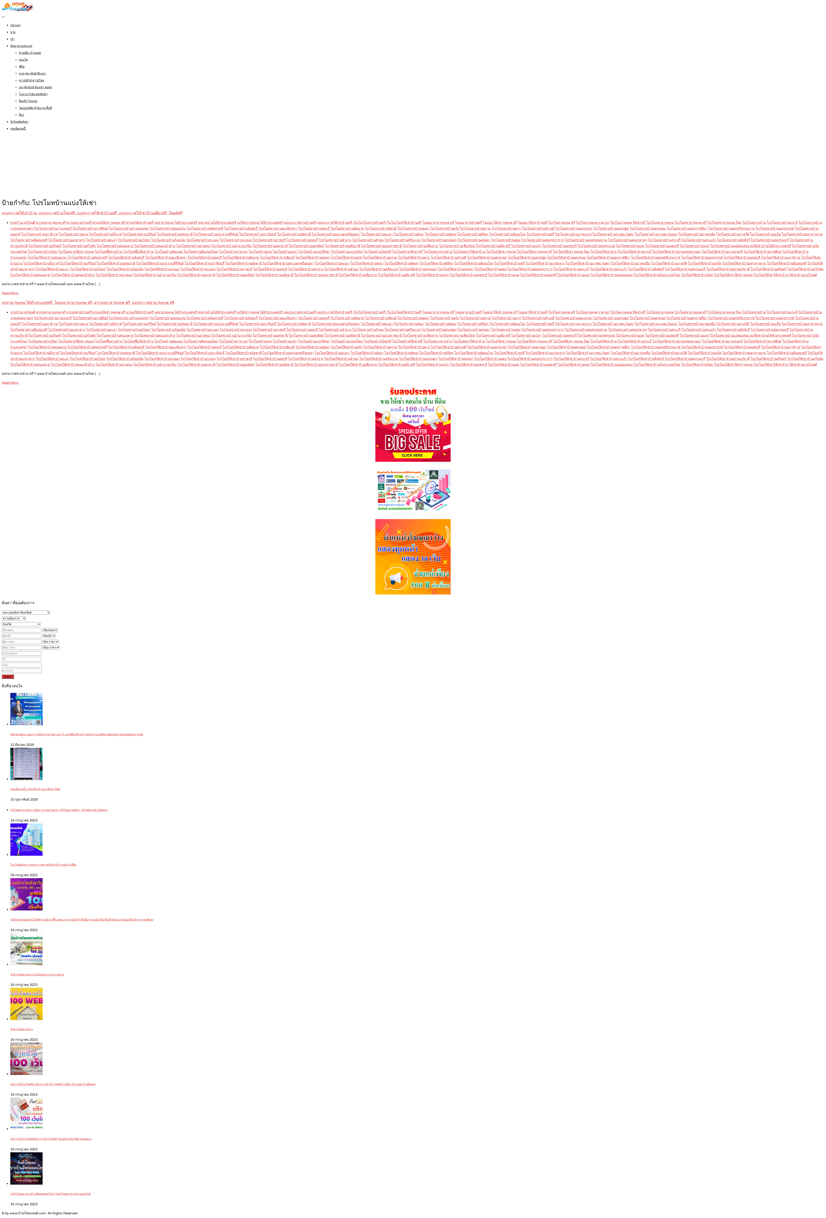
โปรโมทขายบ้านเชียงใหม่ (457, 246)
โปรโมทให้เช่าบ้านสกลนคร (418, 269)
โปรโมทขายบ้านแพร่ (694, 246)
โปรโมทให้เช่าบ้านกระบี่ (634, 252)
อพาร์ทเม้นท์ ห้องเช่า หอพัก (35, 87)
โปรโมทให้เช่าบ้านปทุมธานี (116, 263)
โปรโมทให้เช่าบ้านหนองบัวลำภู (73, 275)
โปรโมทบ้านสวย (260, 252)
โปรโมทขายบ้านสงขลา (474, 240)
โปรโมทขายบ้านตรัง (444, 228)
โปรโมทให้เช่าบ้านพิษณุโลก (473, 263)
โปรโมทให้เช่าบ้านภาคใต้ (669, 263)
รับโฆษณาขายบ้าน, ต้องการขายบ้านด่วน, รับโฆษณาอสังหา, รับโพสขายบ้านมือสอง (59, 810)
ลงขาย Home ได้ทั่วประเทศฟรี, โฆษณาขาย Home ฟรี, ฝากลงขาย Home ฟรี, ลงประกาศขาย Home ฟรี (88, 302)
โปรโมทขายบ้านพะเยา (377, 234)
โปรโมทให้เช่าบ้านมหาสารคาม (744, 263)
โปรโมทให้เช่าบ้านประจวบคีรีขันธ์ (160, 263)
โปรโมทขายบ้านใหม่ (42, 252)
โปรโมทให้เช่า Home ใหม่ (571, 252)
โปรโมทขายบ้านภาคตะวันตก (613, 234)
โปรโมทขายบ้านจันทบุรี (241, 228)
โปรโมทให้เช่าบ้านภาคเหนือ (630, 263)
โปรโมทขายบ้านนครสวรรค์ (774, 228)
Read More (10, 293)
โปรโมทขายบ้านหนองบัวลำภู (154, 246)
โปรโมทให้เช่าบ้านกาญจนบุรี (722, 252)
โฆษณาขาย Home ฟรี (438, 223)
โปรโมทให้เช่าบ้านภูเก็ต (704, 263)
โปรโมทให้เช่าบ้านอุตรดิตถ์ (235, 275)
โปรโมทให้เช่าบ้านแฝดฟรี (538, 275)
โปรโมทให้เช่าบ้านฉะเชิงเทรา (166, 258)
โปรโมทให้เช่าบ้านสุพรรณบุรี (685, 269)
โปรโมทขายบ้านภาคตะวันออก (656, 234)
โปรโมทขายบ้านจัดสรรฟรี (204, 228)
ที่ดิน (22, 66)
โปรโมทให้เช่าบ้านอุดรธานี (196, 275)
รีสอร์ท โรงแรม (28, 101)
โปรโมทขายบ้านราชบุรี (269, 240)
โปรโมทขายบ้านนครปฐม (611, 228)
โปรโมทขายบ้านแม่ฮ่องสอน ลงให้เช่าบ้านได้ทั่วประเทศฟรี (750, 246)
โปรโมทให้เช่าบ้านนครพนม (566, 258)
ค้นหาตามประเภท (21, 46)
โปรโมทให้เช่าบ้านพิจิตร (436, 263)
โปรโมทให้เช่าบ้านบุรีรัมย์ (78, 263)
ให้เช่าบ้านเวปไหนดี (803, 275)
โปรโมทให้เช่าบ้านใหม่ (697, 275)
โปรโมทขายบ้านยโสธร (134, 240)
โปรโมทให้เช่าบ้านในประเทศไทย (656, 275)
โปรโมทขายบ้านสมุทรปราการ (542, 240)
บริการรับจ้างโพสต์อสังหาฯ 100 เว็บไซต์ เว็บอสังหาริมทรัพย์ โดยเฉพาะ (51, 1139)
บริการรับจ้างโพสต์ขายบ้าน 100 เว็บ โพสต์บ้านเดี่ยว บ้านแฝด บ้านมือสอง (53, 1084)
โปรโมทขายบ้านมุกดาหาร (66, 240)
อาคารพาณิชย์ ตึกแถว (32, 73)
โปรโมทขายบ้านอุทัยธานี (342, 246)
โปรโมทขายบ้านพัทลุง (440, 234)
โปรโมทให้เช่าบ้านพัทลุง (401, 263)
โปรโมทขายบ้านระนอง (202, 240)
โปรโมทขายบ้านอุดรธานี (270, 246)
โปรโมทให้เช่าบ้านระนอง (162, 269)
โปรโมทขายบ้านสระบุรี (664, 240)
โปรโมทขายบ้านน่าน (73, 234)
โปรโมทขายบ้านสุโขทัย (79, 246)
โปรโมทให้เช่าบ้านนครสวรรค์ (702, 258)
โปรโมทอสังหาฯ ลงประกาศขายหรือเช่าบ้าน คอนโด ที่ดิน (43, 864)
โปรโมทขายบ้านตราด (475, 228)
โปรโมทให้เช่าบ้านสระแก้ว (608, 269)
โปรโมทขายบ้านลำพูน (368, 240)
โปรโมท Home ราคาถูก (592, 223)
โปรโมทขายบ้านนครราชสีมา (686, 228)
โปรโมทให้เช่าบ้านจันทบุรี (126, 258)
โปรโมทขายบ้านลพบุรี (302, 240)
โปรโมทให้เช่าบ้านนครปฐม (527, 258)
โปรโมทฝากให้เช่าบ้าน (469, 252)
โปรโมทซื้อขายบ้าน (108, 252)
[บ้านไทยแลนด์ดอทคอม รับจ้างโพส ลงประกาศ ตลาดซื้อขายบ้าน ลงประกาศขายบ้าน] (17, 10)
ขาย (12, 32)
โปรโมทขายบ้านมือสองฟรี (28, 240)
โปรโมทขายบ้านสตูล (506, 240)
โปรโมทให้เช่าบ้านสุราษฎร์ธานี (728, 269)
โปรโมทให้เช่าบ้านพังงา (367, 263)
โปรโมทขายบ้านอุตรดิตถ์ (306, 246)
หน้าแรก (15, 25)
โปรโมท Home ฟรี (562, 223)
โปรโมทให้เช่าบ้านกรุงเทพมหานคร (676, 252)
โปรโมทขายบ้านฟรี (540, 234)
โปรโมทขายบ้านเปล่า (526, 246)
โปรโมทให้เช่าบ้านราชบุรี (234, 269)
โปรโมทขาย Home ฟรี (690, 223)
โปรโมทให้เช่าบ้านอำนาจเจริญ (155, 275)
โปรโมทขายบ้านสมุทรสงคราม (586, 240)
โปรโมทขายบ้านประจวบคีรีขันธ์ (215, 234)
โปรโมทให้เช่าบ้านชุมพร (312, 258)
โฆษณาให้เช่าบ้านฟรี (533, 223)
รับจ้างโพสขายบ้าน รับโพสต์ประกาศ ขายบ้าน (37, 974)
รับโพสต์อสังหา (19, 122)
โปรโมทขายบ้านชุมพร (413, 228)
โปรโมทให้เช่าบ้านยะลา (52, 269)
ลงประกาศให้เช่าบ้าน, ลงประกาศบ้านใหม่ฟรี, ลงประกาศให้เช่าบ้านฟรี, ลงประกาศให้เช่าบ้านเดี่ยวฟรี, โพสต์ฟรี (92, 213)
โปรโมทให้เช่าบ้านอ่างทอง (114, 275)
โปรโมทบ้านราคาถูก (233, 252)
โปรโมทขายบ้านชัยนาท (347, 228)
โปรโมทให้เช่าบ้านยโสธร (88, 269)
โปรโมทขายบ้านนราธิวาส (40, 234)
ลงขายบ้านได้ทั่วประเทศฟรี (217, 223)
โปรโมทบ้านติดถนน (168, 252)
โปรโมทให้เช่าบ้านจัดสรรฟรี (87, 258)
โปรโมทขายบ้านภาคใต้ (732, 234)
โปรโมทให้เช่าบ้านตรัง (346, 258)
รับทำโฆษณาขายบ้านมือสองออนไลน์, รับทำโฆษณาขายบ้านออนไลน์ (50, 1194)
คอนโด (23, 60)
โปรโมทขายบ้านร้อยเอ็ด (168, 240)
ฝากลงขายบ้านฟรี (79, 223)
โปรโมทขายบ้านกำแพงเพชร (129, 228)
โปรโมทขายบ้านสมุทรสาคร (627, 240)
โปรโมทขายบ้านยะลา (101, 240)
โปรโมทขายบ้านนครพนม (648, 228)
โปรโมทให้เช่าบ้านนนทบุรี (742, 258)
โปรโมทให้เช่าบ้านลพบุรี (270, 269)
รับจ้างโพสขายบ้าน (21, 1029)
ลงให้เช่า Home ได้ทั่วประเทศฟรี (260, 223)
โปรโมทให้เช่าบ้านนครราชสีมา (608, 258)
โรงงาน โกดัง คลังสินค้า (33, 94)
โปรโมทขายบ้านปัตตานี (294, 234)
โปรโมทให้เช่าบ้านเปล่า (432, 275)
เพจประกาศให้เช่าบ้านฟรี (334, 223)
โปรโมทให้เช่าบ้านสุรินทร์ (768, 269)
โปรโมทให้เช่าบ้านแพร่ (574, 275)
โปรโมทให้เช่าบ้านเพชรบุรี (468, 275)
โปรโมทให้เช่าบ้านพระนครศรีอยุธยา (288, 263)
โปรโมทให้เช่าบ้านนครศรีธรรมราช (655, 258)
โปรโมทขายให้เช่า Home (76, 252)
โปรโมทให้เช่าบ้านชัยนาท (241, 258)
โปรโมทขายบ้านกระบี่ (782, 223)
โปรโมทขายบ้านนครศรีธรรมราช (731, 228)
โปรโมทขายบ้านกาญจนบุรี (53, 228)
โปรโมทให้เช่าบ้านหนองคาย (30, 275)
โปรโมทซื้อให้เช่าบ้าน (138, 252)
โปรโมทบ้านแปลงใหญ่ (347, 252)
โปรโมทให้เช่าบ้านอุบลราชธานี (316, 275)
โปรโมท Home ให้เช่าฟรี (627, 223)
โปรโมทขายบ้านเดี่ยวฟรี (493, 246)
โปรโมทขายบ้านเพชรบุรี (559, 246)
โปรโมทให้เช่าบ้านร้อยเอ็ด (124, 269)
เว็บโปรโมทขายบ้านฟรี (369, 223)
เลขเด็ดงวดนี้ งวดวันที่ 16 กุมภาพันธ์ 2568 (35, 789)
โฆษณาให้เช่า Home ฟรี (500, 223)
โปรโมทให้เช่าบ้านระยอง (198, 269)
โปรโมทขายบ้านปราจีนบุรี (257, 234)
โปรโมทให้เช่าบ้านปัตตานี (243, 263)
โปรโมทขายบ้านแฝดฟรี (662, 246)
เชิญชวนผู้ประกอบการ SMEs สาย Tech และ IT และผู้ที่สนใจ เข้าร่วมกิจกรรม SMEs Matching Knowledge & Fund (76, 734)
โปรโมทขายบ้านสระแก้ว (698, 240)
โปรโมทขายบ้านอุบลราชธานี (381, 246)
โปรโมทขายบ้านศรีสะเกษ (402, 240)
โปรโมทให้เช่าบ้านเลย (503, 275)
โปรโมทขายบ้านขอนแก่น (167, 228)
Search (7, 676)
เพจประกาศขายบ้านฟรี (300, 223)
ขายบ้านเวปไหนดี (22, 223)
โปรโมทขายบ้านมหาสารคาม (802, 234)
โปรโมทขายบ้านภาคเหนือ (696, 234)
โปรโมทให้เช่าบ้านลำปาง (305, 269)
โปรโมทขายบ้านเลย (630, 246)
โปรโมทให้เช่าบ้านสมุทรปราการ (530, 269)
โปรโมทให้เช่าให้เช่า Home (733, 275)
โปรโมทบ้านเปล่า (285, 252)
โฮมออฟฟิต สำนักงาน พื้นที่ (35, 108)
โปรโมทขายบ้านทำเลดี (538, 228)
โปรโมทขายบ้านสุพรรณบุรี (770, 240)
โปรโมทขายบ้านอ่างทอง (193, 246)
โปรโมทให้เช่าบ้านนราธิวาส (780, 258)
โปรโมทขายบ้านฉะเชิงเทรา (278, 228)
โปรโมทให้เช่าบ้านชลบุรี (205, 258)
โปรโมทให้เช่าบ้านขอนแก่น (47, 258)
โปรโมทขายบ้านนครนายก (573, 228)
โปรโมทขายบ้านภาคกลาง (573, 234)
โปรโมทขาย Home (659, 223)
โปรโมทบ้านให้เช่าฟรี (407, 252)
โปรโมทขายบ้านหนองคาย (115, 246)
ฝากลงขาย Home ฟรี (51, 223)
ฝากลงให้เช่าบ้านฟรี (140, 223)
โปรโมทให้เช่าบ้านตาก (414, 258)
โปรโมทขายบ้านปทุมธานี (175, 234)
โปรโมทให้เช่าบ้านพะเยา (332, 263)
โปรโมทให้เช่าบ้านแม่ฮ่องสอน (612, 275)
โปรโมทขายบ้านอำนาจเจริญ (231, 246)
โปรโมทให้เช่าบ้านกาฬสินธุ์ (762, 252)
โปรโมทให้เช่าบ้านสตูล (490, 269)
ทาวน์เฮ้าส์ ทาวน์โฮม (31, 80)
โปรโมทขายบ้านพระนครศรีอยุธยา (336, 234)
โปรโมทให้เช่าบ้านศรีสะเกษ (378, 269)
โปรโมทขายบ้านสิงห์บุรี (733, 240)
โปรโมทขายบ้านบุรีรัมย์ (139, 234)
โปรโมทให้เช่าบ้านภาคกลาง (545, 263)
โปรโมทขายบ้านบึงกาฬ (105, 234)
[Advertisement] (413, 165)
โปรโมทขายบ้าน (754, 223)
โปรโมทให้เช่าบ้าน (603, 252)
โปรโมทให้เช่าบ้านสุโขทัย (805, 269)
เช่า (12, 39)
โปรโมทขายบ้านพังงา (409, 234)
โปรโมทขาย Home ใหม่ (724, 223)
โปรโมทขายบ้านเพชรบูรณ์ (596, 246)
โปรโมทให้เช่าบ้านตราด (380, 258)
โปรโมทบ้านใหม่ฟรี (377, 252)
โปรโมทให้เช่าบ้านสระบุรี (571, 269)
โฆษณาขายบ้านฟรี (468, 223)
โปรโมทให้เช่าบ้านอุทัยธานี (274, 275)
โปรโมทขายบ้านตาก (506, 228)
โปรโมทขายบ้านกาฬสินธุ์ (90, 228)
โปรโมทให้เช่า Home (501, 252)
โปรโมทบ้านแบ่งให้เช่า (314, 252)
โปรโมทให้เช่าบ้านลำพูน (341, 269)
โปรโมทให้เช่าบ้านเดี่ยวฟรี (396, 275)
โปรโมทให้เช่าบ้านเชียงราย (358, 275)
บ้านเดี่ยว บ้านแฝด (30, 53)
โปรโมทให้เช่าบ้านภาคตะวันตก (588, 263)
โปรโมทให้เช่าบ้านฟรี (509, 263)
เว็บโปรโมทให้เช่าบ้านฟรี (404, 223)
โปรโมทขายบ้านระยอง (236, 240)
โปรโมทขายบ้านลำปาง (335, 240)
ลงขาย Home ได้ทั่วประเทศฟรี (175, 223)
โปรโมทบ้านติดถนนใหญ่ (200, 252)
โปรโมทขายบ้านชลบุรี (314, 228)
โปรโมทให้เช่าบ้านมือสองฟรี (787, 263)
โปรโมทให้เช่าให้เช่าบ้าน (771, 275)
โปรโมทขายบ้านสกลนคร (439, 240)
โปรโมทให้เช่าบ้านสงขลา (455, 269)
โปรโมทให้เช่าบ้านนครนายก (487, 258)
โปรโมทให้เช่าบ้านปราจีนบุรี (204, 263)
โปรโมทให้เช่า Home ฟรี (534, 252)
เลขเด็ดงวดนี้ (18, 129)
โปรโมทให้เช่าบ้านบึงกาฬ (41, 263)
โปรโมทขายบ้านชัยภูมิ (381, 228)
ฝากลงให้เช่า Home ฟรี (108, 223)
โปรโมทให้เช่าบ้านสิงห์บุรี (646, 269)
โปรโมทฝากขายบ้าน (437, 252)
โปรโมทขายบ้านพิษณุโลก (507, 234)
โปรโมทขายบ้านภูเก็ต (765, 234)
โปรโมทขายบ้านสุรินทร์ (45, 246)
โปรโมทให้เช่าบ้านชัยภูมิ (277, 258)
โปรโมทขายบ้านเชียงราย (420, 246)
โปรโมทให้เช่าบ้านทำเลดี (448, 258)
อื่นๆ (21, 115)
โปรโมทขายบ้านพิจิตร (473, 234)
